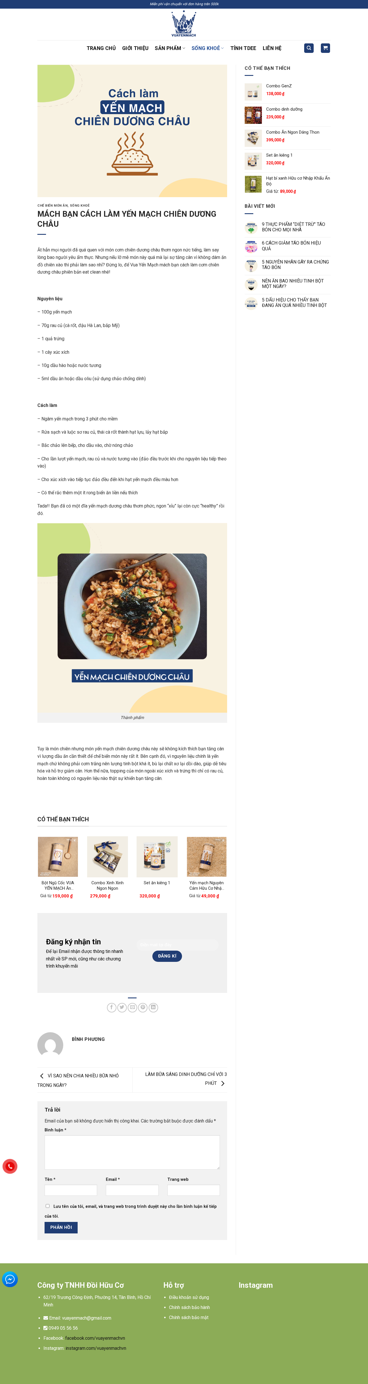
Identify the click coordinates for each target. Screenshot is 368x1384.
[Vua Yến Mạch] (184, 24)
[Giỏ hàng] (325, 48)
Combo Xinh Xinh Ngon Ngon (107, 886)
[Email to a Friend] (132, 1007)
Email (113, 1179)
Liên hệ (272, 48)
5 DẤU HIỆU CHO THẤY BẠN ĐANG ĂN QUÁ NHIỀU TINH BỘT (294, 302)
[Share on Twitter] (122, 1007)
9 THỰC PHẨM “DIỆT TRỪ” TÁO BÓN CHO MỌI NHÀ (293, 227)
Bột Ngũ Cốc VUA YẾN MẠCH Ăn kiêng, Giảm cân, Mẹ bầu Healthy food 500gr (58, 886)
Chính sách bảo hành (189, 1307)
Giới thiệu (135, 48)
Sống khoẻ (205, 48)
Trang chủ (101, 48)
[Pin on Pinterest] (142, 1007)
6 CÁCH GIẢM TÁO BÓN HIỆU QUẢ (291, 245)
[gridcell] (96, 1301)
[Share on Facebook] (111, 1007)
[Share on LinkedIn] (153, 1007)
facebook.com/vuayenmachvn (95, 1338)
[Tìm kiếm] (309, 48)
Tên (50, 1179)
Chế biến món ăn (52, 205)
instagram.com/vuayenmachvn (96, 1348)
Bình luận (55, 1130)
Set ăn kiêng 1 (157, 883)
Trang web (178, 1179)
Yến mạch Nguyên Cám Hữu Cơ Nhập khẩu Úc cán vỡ (206, 886)
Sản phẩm (168, 48)
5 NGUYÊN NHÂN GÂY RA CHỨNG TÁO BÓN (295, 264)
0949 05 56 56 (63, 1328)
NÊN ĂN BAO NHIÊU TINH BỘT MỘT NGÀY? (293, 283)
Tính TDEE (243, 48)
